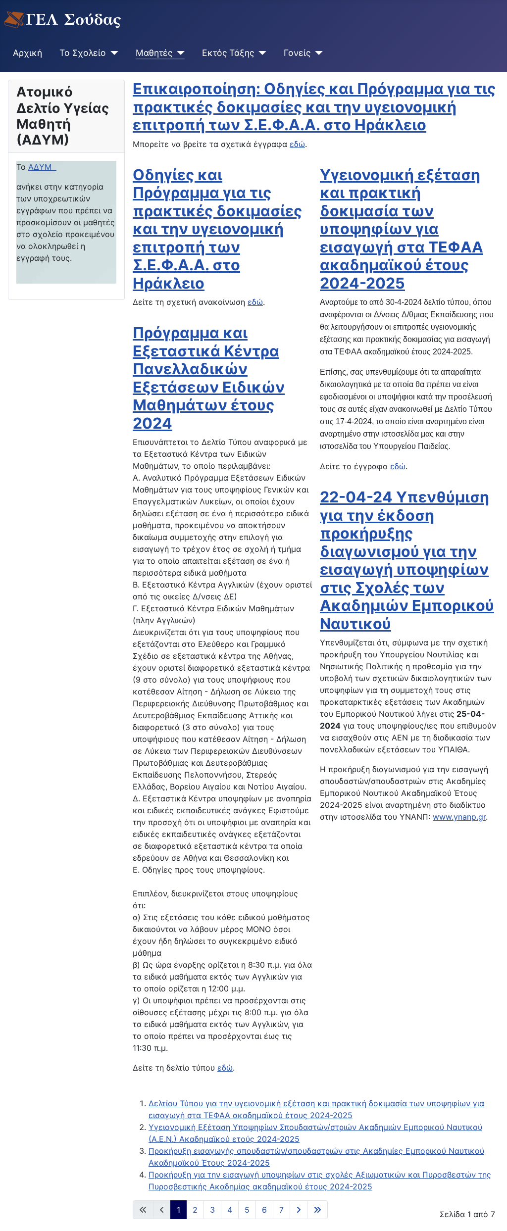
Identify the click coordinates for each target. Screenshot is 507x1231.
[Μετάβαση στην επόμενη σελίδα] (298, 1209)
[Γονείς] (316, 53)
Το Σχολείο (82, 53)
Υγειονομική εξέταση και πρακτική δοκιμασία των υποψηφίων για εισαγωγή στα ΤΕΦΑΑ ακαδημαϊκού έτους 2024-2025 (401, 229)
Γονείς (297, 53)
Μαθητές (154, 53)
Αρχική (27, 53)
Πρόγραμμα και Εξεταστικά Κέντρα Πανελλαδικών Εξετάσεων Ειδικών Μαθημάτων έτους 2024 (209, 378)
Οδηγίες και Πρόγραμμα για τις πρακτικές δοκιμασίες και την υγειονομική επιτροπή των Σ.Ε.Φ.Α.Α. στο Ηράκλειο (217, 229)
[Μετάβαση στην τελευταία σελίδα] (317, 1209)
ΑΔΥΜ (42, 167)
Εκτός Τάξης (228, 53)
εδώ (297, 144)
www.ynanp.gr (459, 817)
